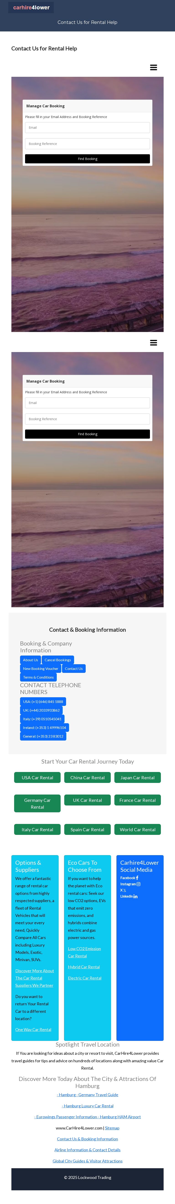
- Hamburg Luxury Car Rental (87, 1105)
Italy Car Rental (37, 829)
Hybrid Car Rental (84, 966)
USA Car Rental (37, 777)
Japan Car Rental (138, 777)
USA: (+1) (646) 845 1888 (43, 701)
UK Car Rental (87, 800)
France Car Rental (137, 800)
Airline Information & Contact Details (87, 1149)
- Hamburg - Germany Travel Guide (87, 1094)
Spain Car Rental (87, 829)
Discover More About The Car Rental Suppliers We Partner (34, 978)
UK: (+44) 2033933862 (41, 710)
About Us (30, 660)
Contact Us (74, 668)
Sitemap (112, 1127)
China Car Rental (87, 777)
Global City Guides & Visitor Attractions (88, 1160)
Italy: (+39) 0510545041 (42, 719)
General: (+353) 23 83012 (43, 736)
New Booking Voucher (40, 668)
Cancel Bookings (58, 660)
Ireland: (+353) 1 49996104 (44, 727)
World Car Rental (138, 829)
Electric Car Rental (84, 977)
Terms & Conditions (38, 677)
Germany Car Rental (37, 803)
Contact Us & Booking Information (87, 1138)
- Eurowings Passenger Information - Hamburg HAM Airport (87, 1116)
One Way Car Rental (33, 1029)
